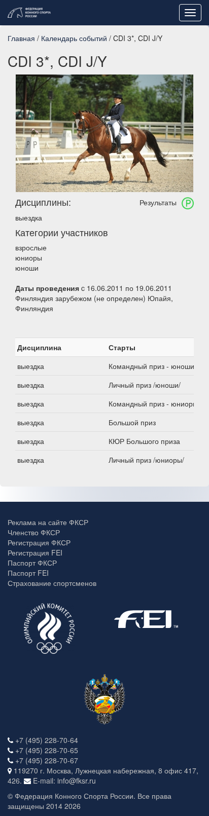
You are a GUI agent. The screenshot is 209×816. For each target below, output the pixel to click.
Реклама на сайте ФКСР (48, 522)
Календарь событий (74, 38)
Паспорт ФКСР (32, 563)
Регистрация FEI (35, 552)
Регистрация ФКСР (39, 542)
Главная (21, 38)
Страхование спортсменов (52, 583)
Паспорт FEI (28, 573)
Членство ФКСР (34, 532)
